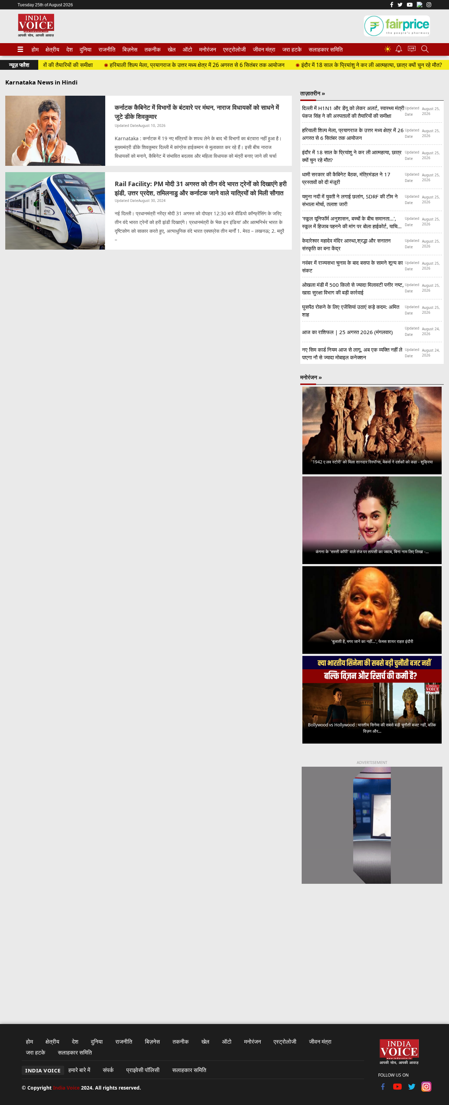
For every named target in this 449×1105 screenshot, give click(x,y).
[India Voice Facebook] (391, 5)
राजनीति (106, 49)
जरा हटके (290, 49)
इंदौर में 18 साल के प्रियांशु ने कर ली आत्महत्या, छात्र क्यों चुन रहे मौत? (354, 65)
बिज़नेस (129, 49)
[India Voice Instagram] (429, 5)
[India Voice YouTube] (398, 1089)
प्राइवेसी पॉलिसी (143, 1070)
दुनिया (85, 49)
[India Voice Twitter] (400, 5)
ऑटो (187, 49)
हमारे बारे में (79, 1070)
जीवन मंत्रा (263, 49)
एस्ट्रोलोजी (233, 49)
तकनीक (152, 49)
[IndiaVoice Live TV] (412, 50)
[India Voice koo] (419, 6)
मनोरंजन (206, 49)
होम (35, 49)
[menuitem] (35, 49)
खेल (171, 49)
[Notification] (398, 51)
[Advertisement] (372, 948)
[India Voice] (36, 36)
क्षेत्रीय (52, 49)
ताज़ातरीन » (312, 93)
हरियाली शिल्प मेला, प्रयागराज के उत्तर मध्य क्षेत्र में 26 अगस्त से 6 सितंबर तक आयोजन (179, 65)
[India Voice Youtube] (410, 5)
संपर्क (108, 1070)
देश (69, 49)
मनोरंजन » (311, 377)
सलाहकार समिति (324, 49)
